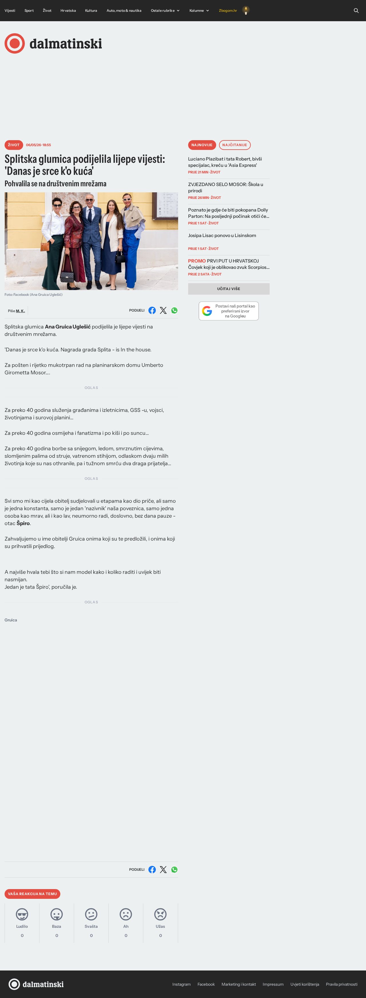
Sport (29, 10)
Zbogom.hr (228, 10)
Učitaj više (229, 289)
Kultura (91, 10)
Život (47, 10)
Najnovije (202, 145)
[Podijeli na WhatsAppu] (174, 310)
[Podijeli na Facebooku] (152, 310)
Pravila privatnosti (341, 984)
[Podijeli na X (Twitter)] (163, 310)
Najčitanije (234, 145)
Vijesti (10, 10)
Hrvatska (68, 10)
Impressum (273, 984)
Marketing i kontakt (239, 984)
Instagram (181, 984)
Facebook (206, 984)
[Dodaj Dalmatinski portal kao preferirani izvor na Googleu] (229, 311)
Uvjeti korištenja (305, 984)
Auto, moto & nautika (124, 10)
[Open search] (356, 10)
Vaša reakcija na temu (32, 894)
